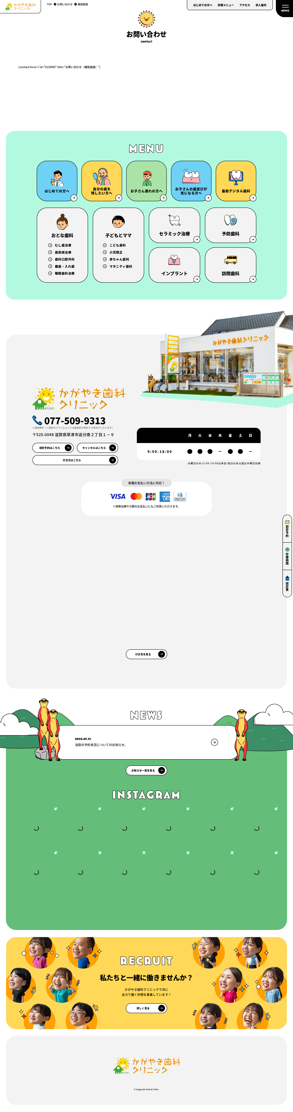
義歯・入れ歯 (65, 266)
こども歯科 (118, 245)
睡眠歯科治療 (65, 273)
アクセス (244, 5)
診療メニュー (226, 5)
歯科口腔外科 (65, 259)
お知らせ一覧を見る (143, 770)
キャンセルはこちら (94, 447)
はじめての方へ (202, 5)
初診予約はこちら (49, 447)
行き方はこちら (72, 460)
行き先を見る (143, 654)
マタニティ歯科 (121, 266)
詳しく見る (143, 1008)
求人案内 (261, 5)
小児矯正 (116, 252)
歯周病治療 (63, 252)
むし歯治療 (63, 245)
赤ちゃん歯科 (119, 259)
